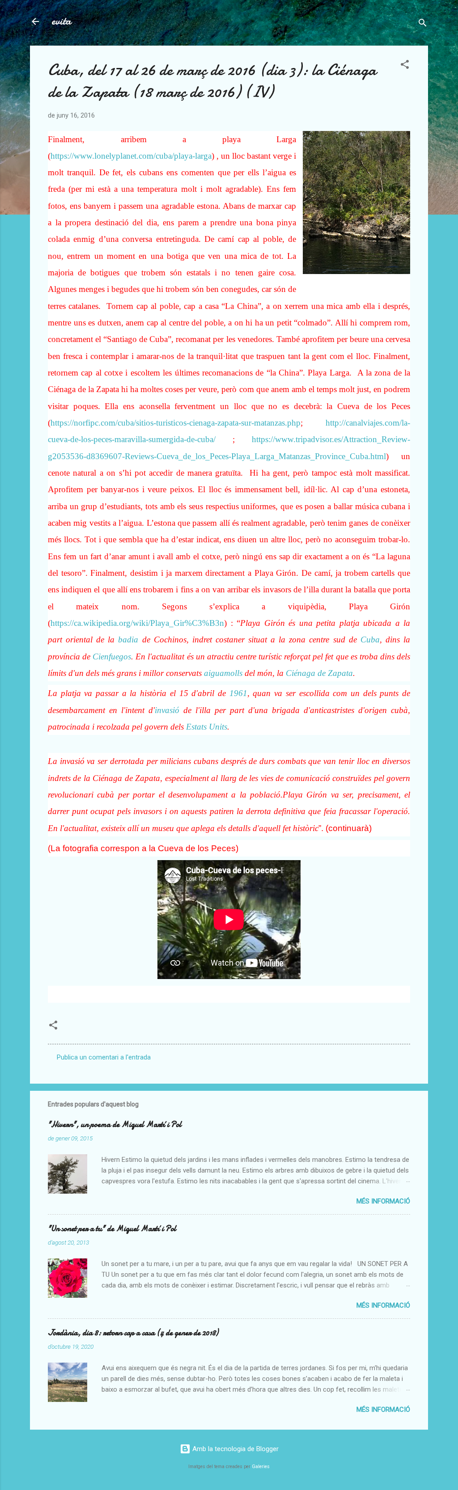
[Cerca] (422, 24)
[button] (404, 66)
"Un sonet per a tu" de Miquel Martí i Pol (112, 1228)
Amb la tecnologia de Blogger (235, 1449)
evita (61, 21)
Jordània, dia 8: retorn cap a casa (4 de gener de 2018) (133, 1332)
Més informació (383, 1201)
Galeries (261, 1466)
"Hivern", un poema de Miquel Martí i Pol (115, 1124)
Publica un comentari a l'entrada (104, 1057)
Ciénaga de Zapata (319, 673)
